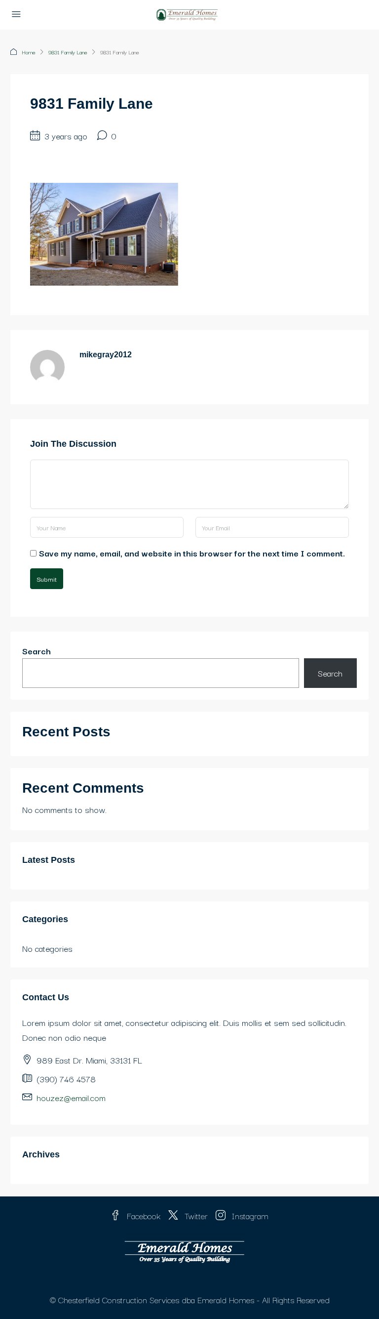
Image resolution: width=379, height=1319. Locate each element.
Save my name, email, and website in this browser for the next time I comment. (192, 552)
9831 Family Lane (67, 51)
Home (29, 51)
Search (36, 650)
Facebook (142, 1215)
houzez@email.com (71, 1097)
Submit (47, 579)
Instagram (248, 1215)
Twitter (195, 1215)
